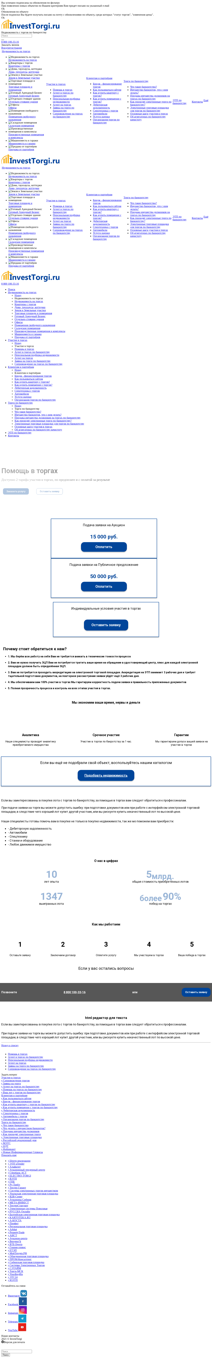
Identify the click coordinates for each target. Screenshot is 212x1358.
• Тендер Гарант (17, 1187)
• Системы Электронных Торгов (26, 1265)
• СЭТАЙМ (14, 1268)
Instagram (13, 1313)
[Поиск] (2, 39)
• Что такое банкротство (14, 1125)
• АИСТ (12, 1235)
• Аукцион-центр (17, 1238)
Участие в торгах (11, 1077)
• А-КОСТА (15, 1220)
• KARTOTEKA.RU (19, 1217)
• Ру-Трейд (14, 1184)
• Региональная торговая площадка (28, 1226)
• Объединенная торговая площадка (28, 1256)
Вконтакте (14, 1295)
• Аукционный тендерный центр (26, 1169)
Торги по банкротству (13, 1122)
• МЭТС (6, 1143)
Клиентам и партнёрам (14, 1095)
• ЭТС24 (13, 1277)
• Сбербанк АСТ (17, 1172)
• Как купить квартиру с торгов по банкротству (28, 1104)
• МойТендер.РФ (17, 1253)
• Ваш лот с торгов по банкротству (21, 1092)
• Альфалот (14, 1166)
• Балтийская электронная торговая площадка (34, 1214)
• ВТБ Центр (15, 1244)
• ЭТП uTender (16, 1163)
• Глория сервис (17, 1247)
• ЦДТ (4, 1146)
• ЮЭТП (13, 1280)
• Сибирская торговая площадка (26, 1262)
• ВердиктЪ (14, 1241)
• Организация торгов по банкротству (22, 1119)
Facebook (13, 1304)
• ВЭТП (12, 1178)
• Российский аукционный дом (18, 1140)
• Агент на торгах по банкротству (20, 1086)
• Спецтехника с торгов (14, 1113)
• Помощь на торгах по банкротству (21, 1089)
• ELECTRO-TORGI (19, 1175)
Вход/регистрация (11, 47)
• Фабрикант (8, 1149)
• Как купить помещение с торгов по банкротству (29, 1107)
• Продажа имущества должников (20, 1131)
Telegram (13, 1321)
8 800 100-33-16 (10, 41)
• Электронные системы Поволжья (27, 1208)
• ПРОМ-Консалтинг (20, 1259)
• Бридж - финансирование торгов (20, 1101)
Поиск (6, 1355)
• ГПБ (11, 1181)
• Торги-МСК (15, 1271)
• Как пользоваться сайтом (16, 1098)
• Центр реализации (19, 1160)
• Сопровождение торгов (15, 1080)
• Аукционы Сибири (19, 1199)
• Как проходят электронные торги (21, 1134)
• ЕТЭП (12, 1250)
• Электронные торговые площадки (21, 1137)
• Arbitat (12, 1229)
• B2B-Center (15, 1196)
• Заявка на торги (11, 1083)
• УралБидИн (15, 1274)
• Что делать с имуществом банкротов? (23, 1128)
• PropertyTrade (16, 1232)
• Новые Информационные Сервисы (22, 1152)
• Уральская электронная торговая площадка (33, 1193)
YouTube (13, 1330)
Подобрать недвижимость (106, 775)
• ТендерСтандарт (18, 1205)
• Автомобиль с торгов (14, 1116)
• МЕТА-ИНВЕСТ (18, 1202)
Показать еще (9, 1155)
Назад (18, 295)
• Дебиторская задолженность (18, 1110)
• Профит (13, 1223)
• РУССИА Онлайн (19, 1211)
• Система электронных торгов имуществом (33, 1190)
